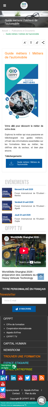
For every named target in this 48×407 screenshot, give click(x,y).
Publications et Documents (23, 31)
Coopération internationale (18, 328)
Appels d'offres (13, 332)
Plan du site (30, 393)
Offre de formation (15, 324)
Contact (16, 393)
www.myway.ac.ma (19, 405)
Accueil (5, 31)
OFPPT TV (11, 336)
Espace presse (12, 390)
